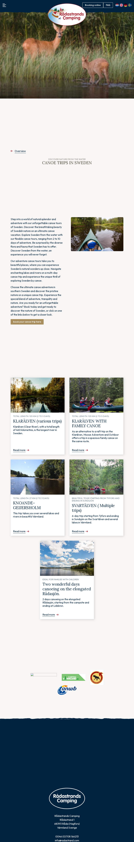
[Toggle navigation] (4, 5)
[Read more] (38, 395)
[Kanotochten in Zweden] (97, 234)
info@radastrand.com (67, 840)
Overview (20, 151)
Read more (19, 450)
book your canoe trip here (27, 321)
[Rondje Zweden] (96, 677)
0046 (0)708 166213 (67, 836)
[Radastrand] (67, 14)
